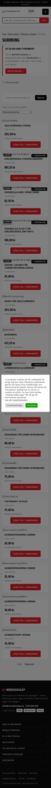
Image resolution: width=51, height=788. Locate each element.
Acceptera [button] (31, 405)
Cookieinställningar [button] (14, 405)
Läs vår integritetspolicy (16, 400)
